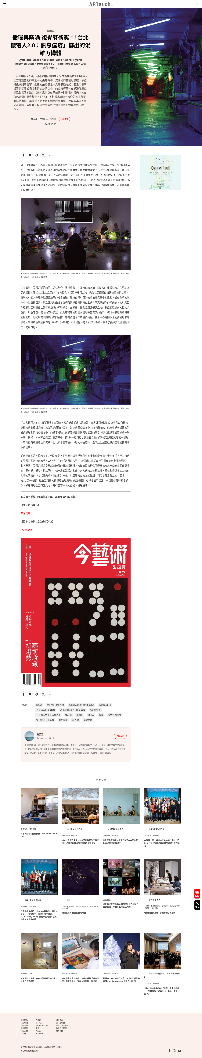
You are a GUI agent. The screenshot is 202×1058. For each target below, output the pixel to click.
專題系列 (93, 906)
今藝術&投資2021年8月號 (81, 705)
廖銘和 (79, 715)
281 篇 (51, 738)
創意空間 (59, 1031)
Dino (39, 705)
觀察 (31, 974)
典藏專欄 (24, 1022)
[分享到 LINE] (30, 155)
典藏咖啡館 (60, 1022)
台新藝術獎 (95, 710)
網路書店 (59, 1020)
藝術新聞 (32, 906)
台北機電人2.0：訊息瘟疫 (72, 710)
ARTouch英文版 (42, 1025)
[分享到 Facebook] (23, 155)
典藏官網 (26, 513)
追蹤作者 (64, 119)
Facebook (26, 529)
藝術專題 (65, 908)
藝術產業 (24, 1028)
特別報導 (65, 835)
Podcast (39, 1031)
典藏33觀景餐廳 (62, 1025)
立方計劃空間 (114, 715)
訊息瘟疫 (63, 720)
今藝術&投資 (105, 705)
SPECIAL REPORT (55, 705)
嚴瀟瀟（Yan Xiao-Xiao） (44, 119)
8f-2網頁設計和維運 (29, 1050)
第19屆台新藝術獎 (45, 720)
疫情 (101, 715)
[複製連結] (49, 155)
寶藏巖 (68, 715)
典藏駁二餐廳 (61, 1028)
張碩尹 (91, 715)
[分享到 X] (43, 155)
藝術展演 (24, 829)
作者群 (23, 1033)
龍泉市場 (88, 720)
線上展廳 (39, 1033)
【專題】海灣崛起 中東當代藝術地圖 (75, 906)
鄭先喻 (75, 720)
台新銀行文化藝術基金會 (48, 715)
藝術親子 (39, 1022)
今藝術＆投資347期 (45, 710)
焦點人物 (24, 1031)
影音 (37, 1028)
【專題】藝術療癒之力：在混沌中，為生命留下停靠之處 (162, 907)
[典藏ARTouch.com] (101, 4)
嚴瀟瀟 (40, 734)
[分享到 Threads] (36, 155)
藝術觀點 (50, 30)
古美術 (38, 1020)
